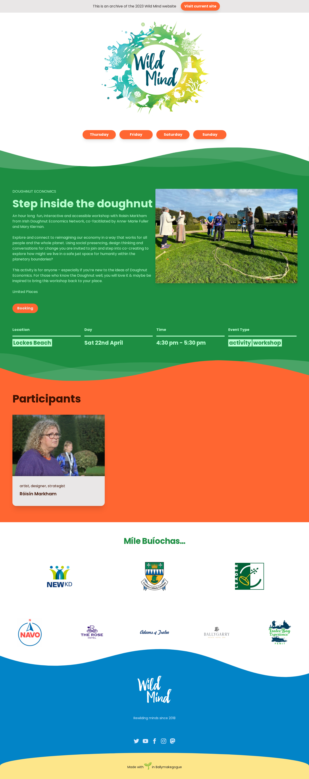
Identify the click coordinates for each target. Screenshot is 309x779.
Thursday (99, 134)
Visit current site (200, 6)
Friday (136, 134)
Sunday (209, 134)
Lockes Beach (32, 342)
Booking (25, 308)
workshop (267, 342)
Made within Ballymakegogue (154, 767)
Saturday (173, 134)
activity (240, 342)
